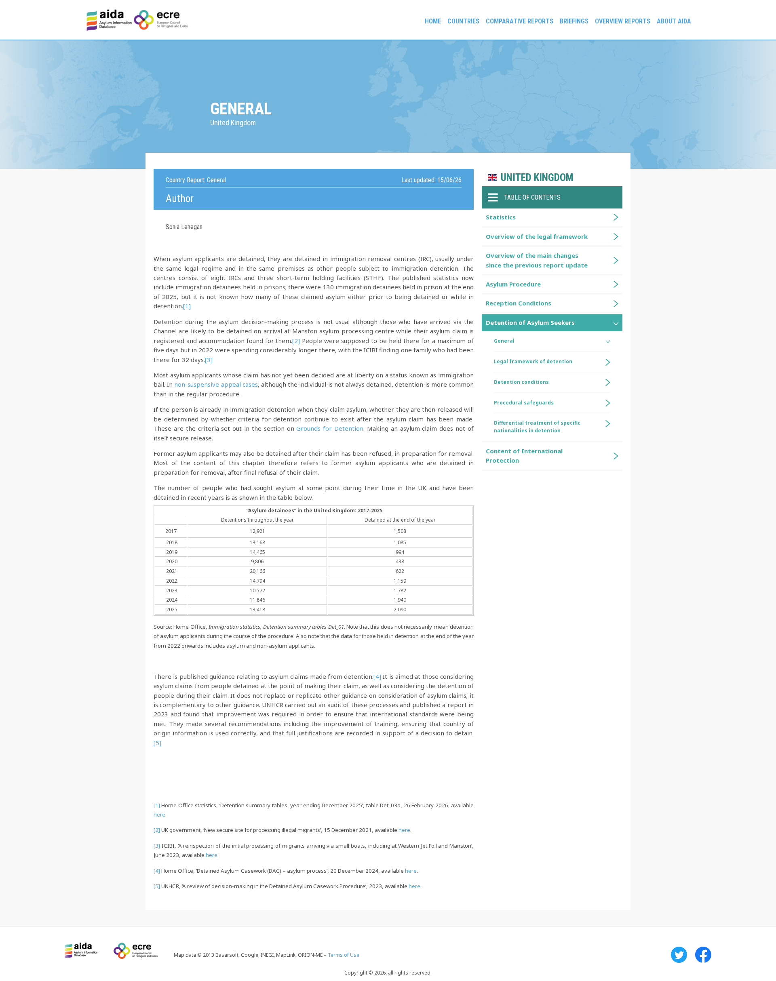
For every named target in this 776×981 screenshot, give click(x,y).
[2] (296, 341)
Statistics (501, 217)
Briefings (574, 21)
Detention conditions (521, 382)
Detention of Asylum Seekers (530, 322)
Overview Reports (622, 21)
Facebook (703, 955)
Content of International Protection (524, 455)
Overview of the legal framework (537, 236)
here (159, 814)
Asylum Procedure (513, 284)
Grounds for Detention (329, 428)
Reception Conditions (518, 303)
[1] (187, 306)
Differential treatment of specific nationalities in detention (537, 426)
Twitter (679, 955)
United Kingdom (537, 177)
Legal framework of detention (533, 361)
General (504, 340)
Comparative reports (519, 21)
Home (433, 21)
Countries (463, 21)
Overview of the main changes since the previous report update (537, 260)
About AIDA (674, 21)
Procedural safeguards (524, 402)
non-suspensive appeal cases (215, 384)
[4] (377, 676)
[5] (157, 743)
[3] (209, 360)
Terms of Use (343, 955)
